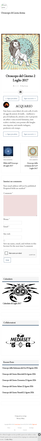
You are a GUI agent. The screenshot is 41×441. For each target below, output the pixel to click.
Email (5, 226)
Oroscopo (26, 86)
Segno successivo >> (30, 98)
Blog (23, 86)
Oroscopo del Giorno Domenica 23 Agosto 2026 (19, 380)
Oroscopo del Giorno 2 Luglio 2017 (20, 78)
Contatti (25, 430)
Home (8, 427)
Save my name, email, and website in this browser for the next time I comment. (19, 244)
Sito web (6, 234)
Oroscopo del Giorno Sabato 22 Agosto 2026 (17, 386)
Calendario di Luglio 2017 (12, 303)
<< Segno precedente (11, 98)
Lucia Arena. (17, 424)
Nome (6, 219)
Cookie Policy (8, 439)
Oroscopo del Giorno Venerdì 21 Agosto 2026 (18, 392)
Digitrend (34, 424)
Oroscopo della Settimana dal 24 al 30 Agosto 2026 (20, 368)
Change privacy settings (20, 416)
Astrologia (31, 427)
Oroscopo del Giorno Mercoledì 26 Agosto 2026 (19, 374)
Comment (8, 193)
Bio (14, 430)
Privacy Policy (20, 418)
